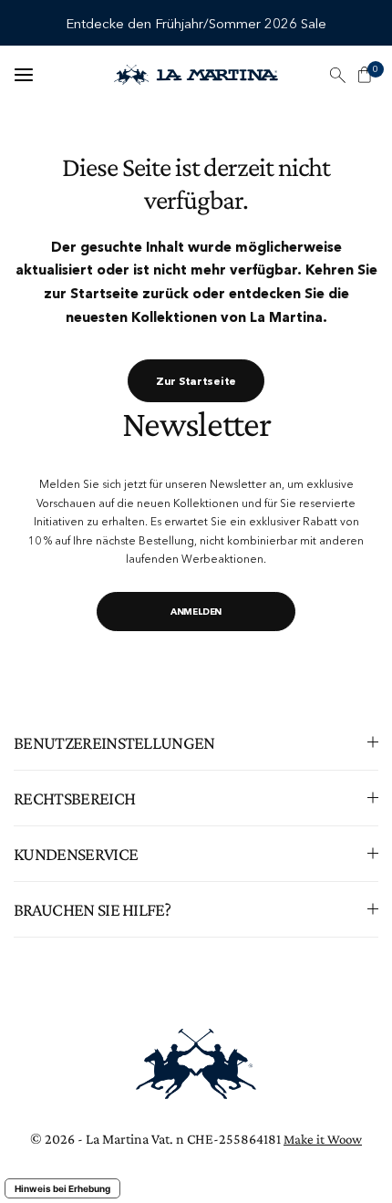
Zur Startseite (196, 381)
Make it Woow (323, 1139)
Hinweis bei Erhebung (62, 1188)
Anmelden (196, 611)
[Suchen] (337, 75)
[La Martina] (196, 75)
